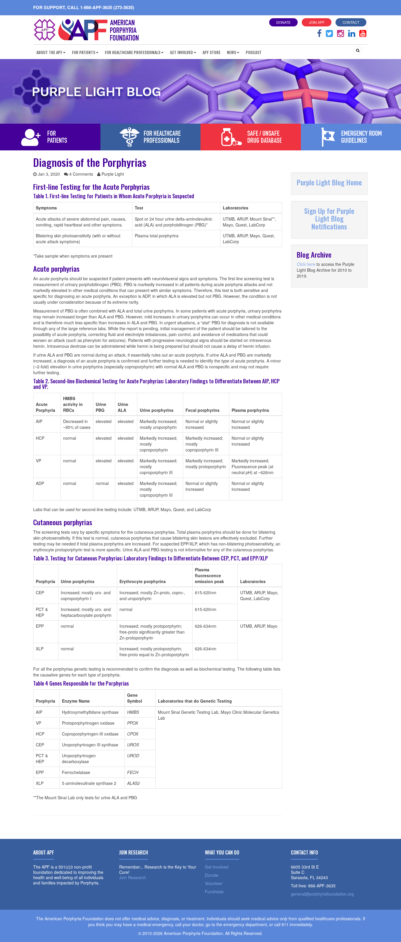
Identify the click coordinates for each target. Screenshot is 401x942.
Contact (351, 22)
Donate (283, 22)
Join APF (316, 22)
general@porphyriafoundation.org (322, 894)
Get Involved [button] (181, 52)
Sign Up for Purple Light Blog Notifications (329, 218)
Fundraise (214, 891)
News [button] (231, 52)
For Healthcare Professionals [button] (132, 52)
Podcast (254, 52)
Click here (306, 264)
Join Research (132, 877)
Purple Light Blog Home (329, 182)
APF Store (211, 52)
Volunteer (214, 883)
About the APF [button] (49, 52)
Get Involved (216, 867)
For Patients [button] (83, 52)
